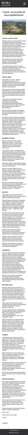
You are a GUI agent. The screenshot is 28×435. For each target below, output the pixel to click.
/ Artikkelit (5, 423)
